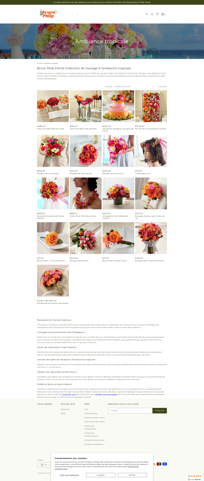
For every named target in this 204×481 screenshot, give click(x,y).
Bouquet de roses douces (81, 173)
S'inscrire (159, 410)
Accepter (101, 475)
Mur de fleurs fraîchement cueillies (150, 129)
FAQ (86, 409)
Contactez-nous (69, 394)
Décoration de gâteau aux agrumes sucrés (118, 130)
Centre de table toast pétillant (83, 129)
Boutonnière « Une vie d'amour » (51, 261)
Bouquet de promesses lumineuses (52, 303)
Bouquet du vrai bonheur (48, 173)
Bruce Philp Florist (50, 473)
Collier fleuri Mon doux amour (83, 216)
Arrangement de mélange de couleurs (115, 217)
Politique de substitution (94, 440)
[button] (66, 14)
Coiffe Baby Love (142, 173)
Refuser (132, 475)
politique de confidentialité (90, 427)
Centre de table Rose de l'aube (50, 129)
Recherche (65, 409)
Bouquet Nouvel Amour (113, 173)
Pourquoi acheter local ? (94, 418)
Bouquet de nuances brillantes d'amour (50, 217)
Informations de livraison (94, 422)
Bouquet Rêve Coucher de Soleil (149, 261)
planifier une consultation (106, 394)
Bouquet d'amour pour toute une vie (150, 217)
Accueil (39, 63)
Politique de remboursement (91, 434)
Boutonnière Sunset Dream (114, 261)
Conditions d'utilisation (93, 444)
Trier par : (109, 87)
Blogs (63, 413)
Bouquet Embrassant (79, 261)
